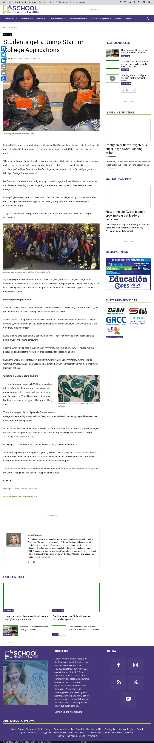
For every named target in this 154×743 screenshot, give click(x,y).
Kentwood (96, 732)
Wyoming (14, 27)
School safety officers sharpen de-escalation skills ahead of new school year (135, 64)
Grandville (8, 610)
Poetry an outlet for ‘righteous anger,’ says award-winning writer (126, 148)
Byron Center (58, 610)
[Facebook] (4, 49)
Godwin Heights (127, 729)
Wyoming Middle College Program (20, 496)
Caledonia (31, 729)
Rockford (129, 732)
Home (6, 27)
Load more (127, 90)
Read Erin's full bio (42, 557)
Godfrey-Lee (111, 729)
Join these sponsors (114, 337)
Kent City (73, 732)
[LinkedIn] (4, 61)
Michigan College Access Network (20, 488)
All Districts (126, 84)
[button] (147, 18)
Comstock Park (61, 729)
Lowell (106, 732)
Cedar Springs (45, 729)
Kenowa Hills (60, 732)
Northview (117, 732)
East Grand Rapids (80, 729)
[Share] (4, 79)
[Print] (4, 67)
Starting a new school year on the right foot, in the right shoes (135, 78)
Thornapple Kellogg (76, 735)
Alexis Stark (111, 156)
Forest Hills (97, 729)
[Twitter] (4, 55)
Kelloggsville (46, 732)
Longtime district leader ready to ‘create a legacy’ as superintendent (26, 618)
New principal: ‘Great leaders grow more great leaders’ (134, 51)
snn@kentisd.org (74, 711)
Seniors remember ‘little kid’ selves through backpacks (71, 618)
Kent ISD (125, 70)
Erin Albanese (16, 58)
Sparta (55, 634)
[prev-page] (5, 641)
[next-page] (10, 641)
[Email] (4, 73)
